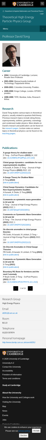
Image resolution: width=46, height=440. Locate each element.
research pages (11, 128)
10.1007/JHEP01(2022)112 (18, 242)
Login (42, 14)
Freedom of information (12, 375)
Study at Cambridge (11, 385)
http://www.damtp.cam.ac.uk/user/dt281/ (18, 342)
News (4, 411)
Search (42, 4)
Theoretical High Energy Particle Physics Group (18, 19)
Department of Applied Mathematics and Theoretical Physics (24, 11)
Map (4, 406)
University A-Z (8, 363)
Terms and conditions (11, 379)
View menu (4, 4)
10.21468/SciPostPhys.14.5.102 (20, 158)
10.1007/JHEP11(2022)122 (18, 173)
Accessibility (7, 371)
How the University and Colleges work (18, 397)
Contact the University (11, 367)
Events (5, 415)
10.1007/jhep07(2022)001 (18, 210)
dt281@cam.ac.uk (9, 313)
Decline (23, 435)
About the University (11, 392)
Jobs (4, 420)
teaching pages (8, 134)
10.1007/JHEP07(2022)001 (18, 225)
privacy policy (24, 431)
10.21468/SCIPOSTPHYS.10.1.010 (22, 282)
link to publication (11, 183)
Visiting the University (11, 402)
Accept (36, 431)
